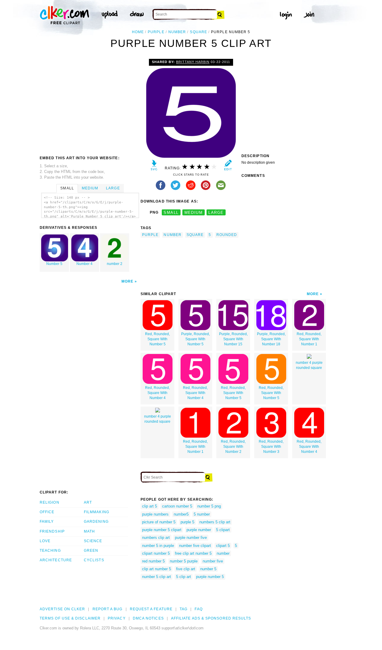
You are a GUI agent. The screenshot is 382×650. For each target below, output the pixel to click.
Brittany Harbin (193, 62)
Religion (49, 502)
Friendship (52, 531)
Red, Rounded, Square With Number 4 (157, 393)
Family (47, 521)
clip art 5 (149, 506)
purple (156, 32)
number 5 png (209, 506)
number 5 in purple (158, 545)
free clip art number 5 (193, 553)
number (177, 32)
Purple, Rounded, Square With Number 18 (271, 339)
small (171, 212)
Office (47, 512)
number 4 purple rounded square (309, 365)
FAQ (198, 609)
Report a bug (108, 609)
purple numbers (155, 514)
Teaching (50, 550)
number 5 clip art (156, 576)
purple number (199, 530)
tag (183, 609)
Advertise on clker (62, 609)
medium (193, 212)
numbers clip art (156, 537)
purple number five (191, 537)
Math (89, 531)
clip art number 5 (156, 569)
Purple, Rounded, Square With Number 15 (233, 339)
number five (213, 561)
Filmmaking (96, 512)
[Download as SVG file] (154, 166)
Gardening (96, 521)
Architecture (56, 560)
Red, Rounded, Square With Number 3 (271, 446)
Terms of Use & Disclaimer (70, 618)
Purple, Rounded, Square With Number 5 (195, 339)
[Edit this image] (228, 166)
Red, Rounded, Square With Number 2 (233, 446)
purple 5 (187, 522)
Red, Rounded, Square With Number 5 (157, 339)
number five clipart (195, 545)
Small (67, 188)
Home (138, 32)
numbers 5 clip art (214, 522)
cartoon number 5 (177, 506)
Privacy (117, 618)
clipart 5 (223, 545)
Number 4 (84, 264)
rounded (226, 235)
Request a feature (151, 609)
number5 (181, 514)
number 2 (114, 264)
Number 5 (54, 264)
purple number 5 (210, 576)
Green (91, 550)
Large (113, 188)
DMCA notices (148, 618)
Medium (90, 188)
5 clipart (223, 530)
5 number (202, 514)
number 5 (208, 569)
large (216, 212)
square (198, 32)
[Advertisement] (90, 103)
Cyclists (94, 560)
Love (45, 541)
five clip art (185, 569)
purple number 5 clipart (161, 530)
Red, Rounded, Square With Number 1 (309, 339)
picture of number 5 (158, 522)
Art (88, 502)
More (127, 281)
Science (93, 541)
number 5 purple (184, 561)
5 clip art (183, 576)
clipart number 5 (156, 553)
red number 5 (153, 561)
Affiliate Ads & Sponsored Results (211, 618)
